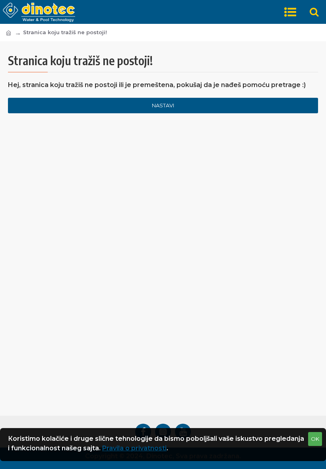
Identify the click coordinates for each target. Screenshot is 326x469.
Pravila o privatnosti (134, 448)
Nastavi (163, 105)
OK (315, 439)
